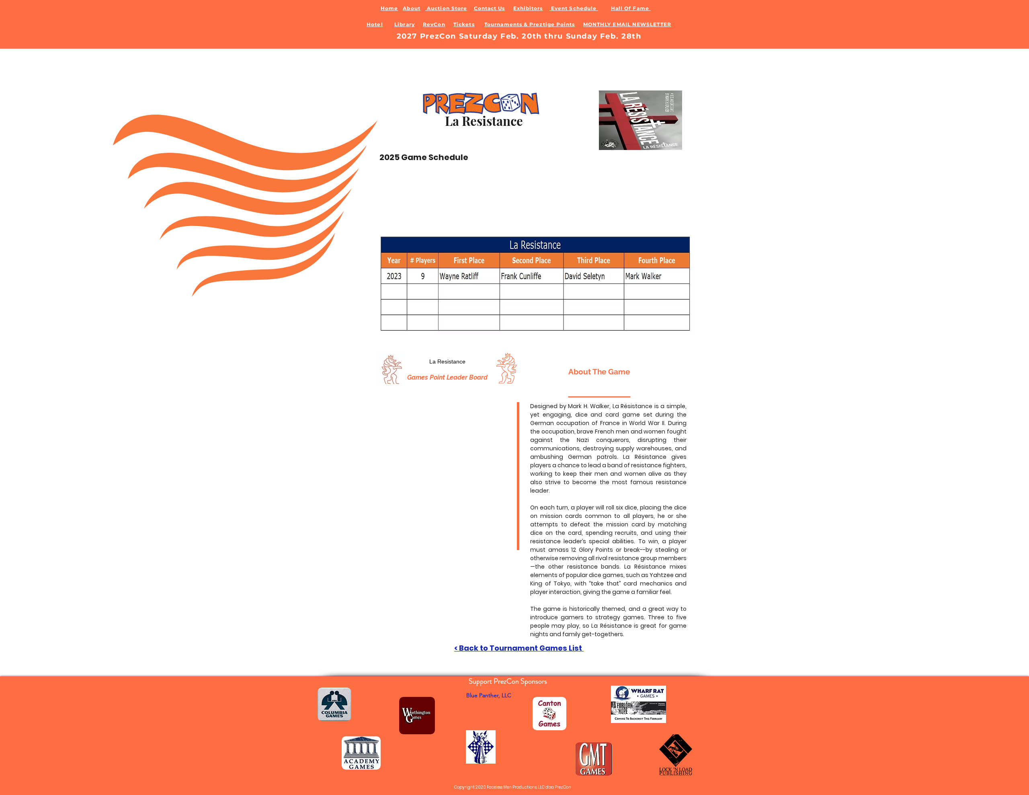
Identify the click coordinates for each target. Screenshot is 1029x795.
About (411, 8)
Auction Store (446, 8)
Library (404, 24)
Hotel (375, 24)
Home (389, 8)
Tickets (464, 24)
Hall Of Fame (631, 8)
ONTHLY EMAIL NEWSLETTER (629, 24)
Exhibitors (528, 8)
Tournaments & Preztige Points (529, 24)
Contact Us (489, 8)
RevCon (434, 24)
